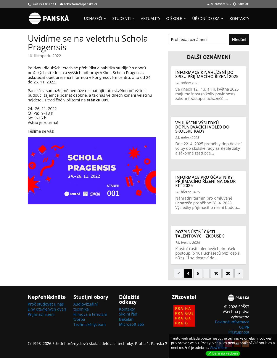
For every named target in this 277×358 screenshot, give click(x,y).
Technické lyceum (89, 324)
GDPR (244, 327)
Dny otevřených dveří (47, 309)
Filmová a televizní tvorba (90, 317)
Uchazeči (93, 19)
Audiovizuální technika (85, 306)
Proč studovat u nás (46, 304)
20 (228, 273)
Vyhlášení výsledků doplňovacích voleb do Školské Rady (202, 127)
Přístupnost (238, 332)
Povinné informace (232, 321)
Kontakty (239, 19)
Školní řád (128, 314)
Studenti (121, 19)
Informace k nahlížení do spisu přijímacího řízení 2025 (206, 74)
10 (216, 273)
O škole (174, 19)
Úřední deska (205, 19)
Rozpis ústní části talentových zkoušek (199, 234)
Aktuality (150, 19)
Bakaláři (243, 4)
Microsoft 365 (221, 4)
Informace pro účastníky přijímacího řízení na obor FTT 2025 (205, 181)
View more (218, 347)
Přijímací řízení (41, 314)
